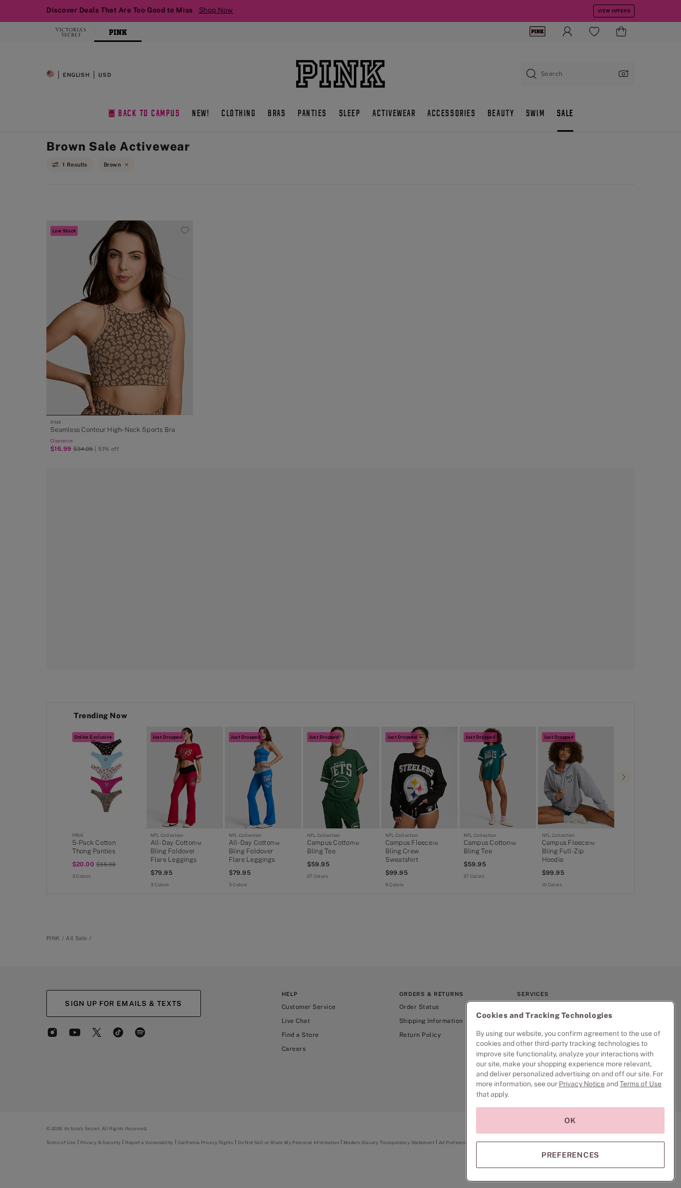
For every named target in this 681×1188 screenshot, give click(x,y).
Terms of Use (641, 1084)
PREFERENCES (570, 1155)
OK (570, 1120)
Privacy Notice (582, 1084)
